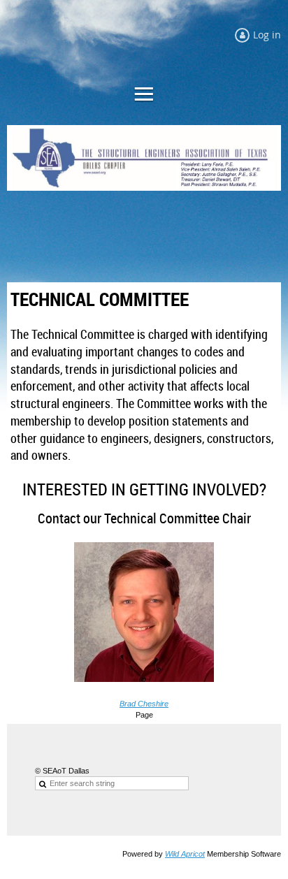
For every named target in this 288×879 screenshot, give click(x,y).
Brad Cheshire (144, 703)
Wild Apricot (185, 854)
